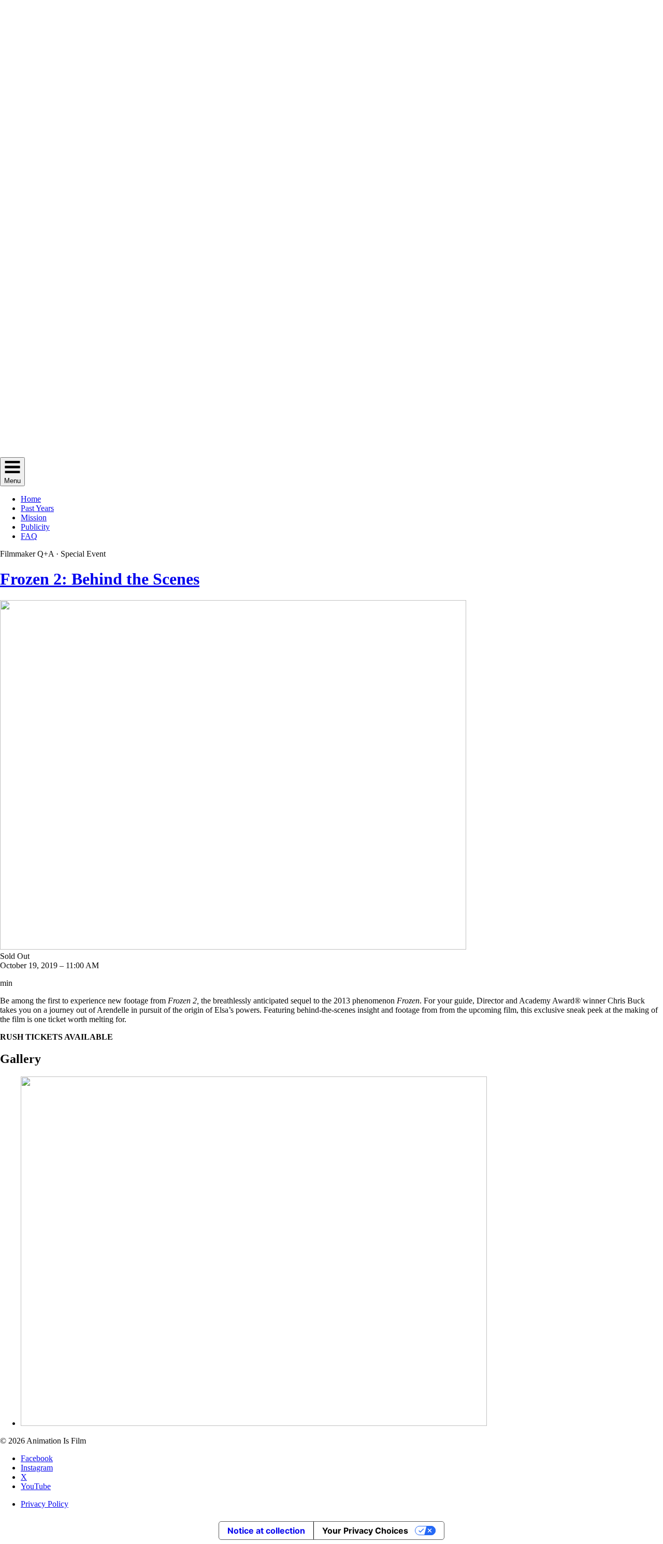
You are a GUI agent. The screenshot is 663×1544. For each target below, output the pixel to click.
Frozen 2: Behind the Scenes (99, 579)
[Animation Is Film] (331, 452)
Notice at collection (266, 1530)
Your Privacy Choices (365, 1530)
